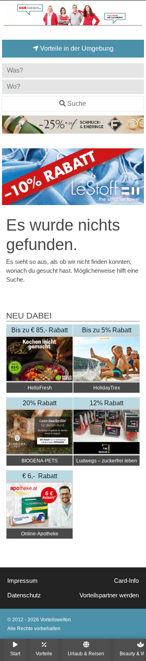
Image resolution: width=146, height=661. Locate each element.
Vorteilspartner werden (109, 595)
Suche (76, 103)
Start (15, 653)
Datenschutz (24, 595)
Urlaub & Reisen (86, 653)
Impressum (22, 581)
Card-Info (126, 581)
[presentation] (10, 177)
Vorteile (44, 653)
